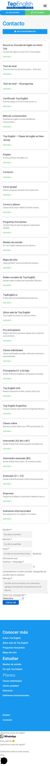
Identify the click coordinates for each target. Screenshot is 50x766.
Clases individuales (13, 350)
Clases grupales (11, 685)
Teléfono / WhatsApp (13, 562)
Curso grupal (10, 187)
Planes (9, 675)
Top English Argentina (14, 405)
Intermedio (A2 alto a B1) (16, 440)
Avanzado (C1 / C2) (13, 476)
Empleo (7, 154)
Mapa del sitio (10, 259)
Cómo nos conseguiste (14, 595)
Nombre (7, 529)
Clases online (10, 423)
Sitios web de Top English (16, 312)
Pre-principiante (11, 330)
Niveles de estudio (13, 242)
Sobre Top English (12, 638)
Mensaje (7, 578)
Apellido (7, 539)
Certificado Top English (15, 98)
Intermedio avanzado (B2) (17, 458)
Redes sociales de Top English (19, 277)
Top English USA (11, 388)
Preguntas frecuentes (15, 222)
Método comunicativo (15, 116)
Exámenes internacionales (17, 511)
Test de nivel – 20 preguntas (18, 83)
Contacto (8, 172)
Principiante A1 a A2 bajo (16, 370)
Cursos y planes (11, 204)
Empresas (8, 493)
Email (6, 549)
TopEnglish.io (10, 295)
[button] (45, 5)
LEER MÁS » (7, 57)
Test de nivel (10, 66)
